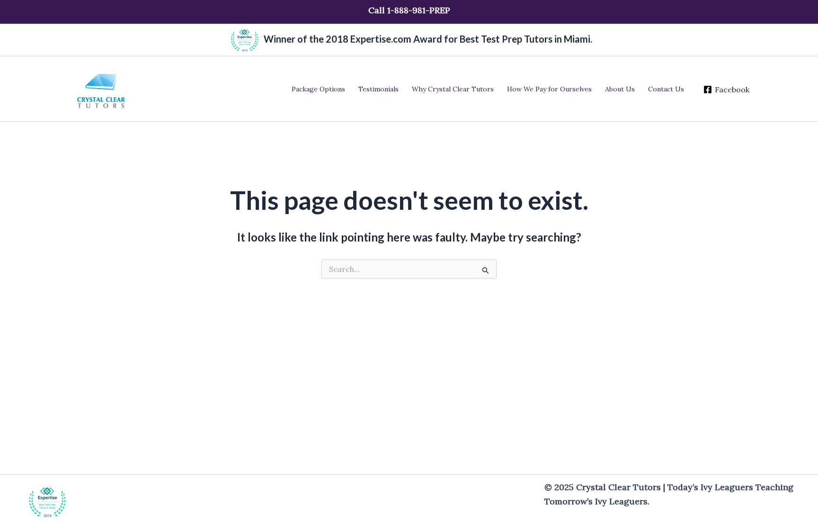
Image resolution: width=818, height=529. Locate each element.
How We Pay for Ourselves (549, 89)
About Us (620, 89)
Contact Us (666, 89)
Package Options (318, 89)
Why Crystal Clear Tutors (453, 89)
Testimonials (378, 89)
